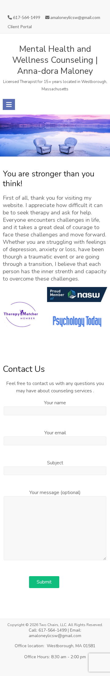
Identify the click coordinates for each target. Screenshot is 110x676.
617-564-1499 (26, 17)
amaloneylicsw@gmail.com (75, 17)
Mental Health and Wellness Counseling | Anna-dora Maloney (55, 60)
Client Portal (20, 26)
